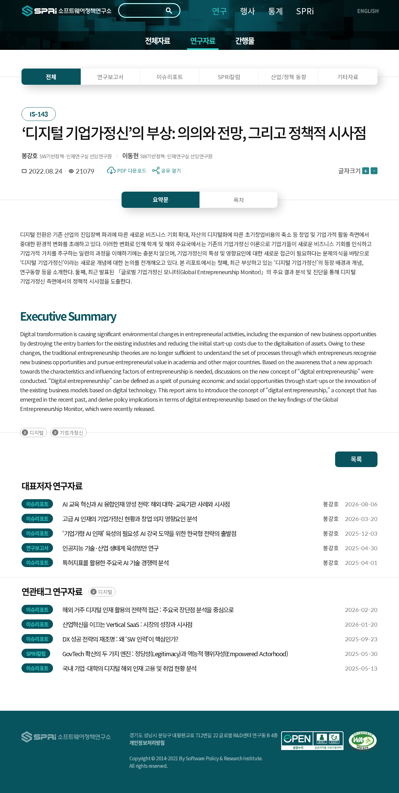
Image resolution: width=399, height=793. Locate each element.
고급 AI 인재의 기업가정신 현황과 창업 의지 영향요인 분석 (129, 518)
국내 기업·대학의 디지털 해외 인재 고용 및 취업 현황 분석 (129, 668)
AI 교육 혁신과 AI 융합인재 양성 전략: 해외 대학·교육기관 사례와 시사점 (146, 504)
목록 (356, 459)
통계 (275, 11)
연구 (219, 11)
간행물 (244, 40)
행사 (247, 11)
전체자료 (157, 40)
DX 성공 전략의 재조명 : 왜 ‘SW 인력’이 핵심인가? (120, 638)
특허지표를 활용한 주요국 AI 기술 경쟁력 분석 (115, 562)
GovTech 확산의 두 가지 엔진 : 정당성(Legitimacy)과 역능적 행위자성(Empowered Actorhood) (175, 653)
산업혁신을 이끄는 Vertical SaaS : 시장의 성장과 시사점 (127, 624)
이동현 (130, 155)
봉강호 (30, 155)
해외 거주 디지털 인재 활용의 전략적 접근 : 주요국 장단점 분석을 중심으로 (147, 609)
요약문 (161, 199)
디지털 (37, 432)
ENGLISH (368, 10)
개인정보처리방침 (147, 742)
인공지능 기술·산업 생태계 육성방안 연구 (110, 547)
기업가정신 (71, 432)
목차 (238, 200)
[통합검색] (169, 10)
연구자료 (202, 40)
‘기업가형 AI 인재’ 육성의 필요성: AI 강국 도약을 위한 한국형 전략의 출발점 (149, 533)
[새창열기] (312, 740)
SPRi (305, 11)
